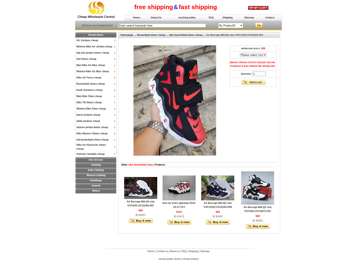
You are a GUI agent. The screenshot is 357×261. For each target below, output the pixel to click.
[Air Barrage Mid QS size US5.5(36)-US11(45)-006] (217, 199)
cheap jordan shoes (169, 258)
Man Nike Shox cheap (89, 96)
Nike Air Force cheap (88, 77)
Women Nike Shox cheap (91, 108)
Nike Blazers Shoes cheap (91, 133)
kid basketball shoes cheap (92, 139)
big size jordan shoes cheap (92, 52)
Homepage (126, 35)
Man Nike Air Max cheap (90, 65)
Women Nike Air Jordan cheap (94, 46)
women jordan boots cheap (92, 127)
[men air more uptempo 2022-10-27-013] (179, 199)
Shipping (228, 17)
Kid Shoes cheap (86, 59)
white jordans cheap (88, 121)
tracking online (187, 17)
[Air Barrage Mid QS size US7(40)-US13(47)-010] (257, 203)
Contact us (162, 251)
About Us (156, 17)
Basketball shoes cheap (90, 83)
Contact (270, 17)
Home (136, 17)
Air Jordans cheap (87, 40)
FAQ (211, 17)
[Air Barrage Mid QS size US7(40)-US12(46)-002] (140, 198)
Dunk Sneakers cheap (89, 90)
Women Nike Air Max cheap (92, 71)
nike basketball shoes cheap (185, 35)
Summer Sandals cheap (90, 154)
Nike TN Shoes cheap (89, 102)
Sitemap (249, 17)
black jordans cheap (88, 114)
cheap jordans (191, 258)
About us (175, 251)
